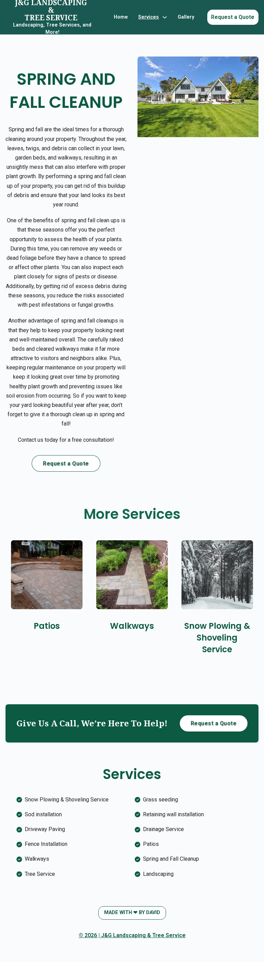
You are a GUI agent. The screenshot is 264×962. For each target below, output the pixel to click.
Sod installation (43, 814)
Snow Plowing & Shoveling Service (217, 637)
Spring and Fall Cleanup (171, 859)
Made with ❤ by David (132, 912)
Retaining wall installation (173, 814)
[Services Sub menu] (164, 17)
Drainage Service (163, 829)
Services (148, 17)
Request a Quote (232, 17)
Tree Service (40, 874)
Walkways (132, 626)
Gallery (186, 17)
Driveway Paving (45, 829)
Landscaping (158, 874)
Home (121, 17)
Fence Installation (46, 844)
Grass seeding (160, 799)
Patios (47, 626)
